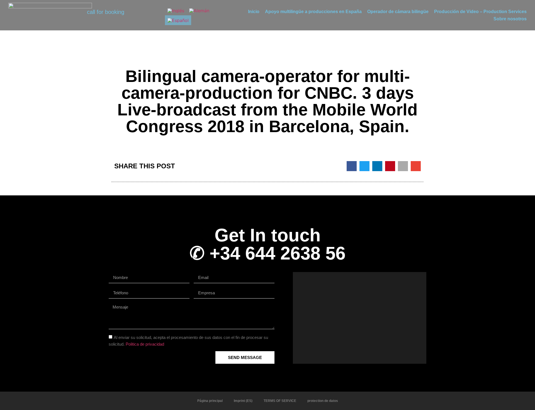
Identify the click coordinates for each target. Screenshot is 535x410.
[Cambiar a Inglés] (175, 10)
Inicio (253, 11)
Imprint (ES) (243, 401)
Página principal (210, 401)
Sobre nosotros (510, 18)
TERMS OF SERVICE (280, 401)
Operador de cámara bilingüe (398, 11)
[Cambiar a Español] (178, 20)
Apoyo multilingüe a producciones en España (313, 11)
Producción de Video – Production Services (480, 11)
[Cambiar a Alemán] (199, 10)
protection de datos (322, 401)
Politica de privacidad (145, 344)
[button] (352, 166)
